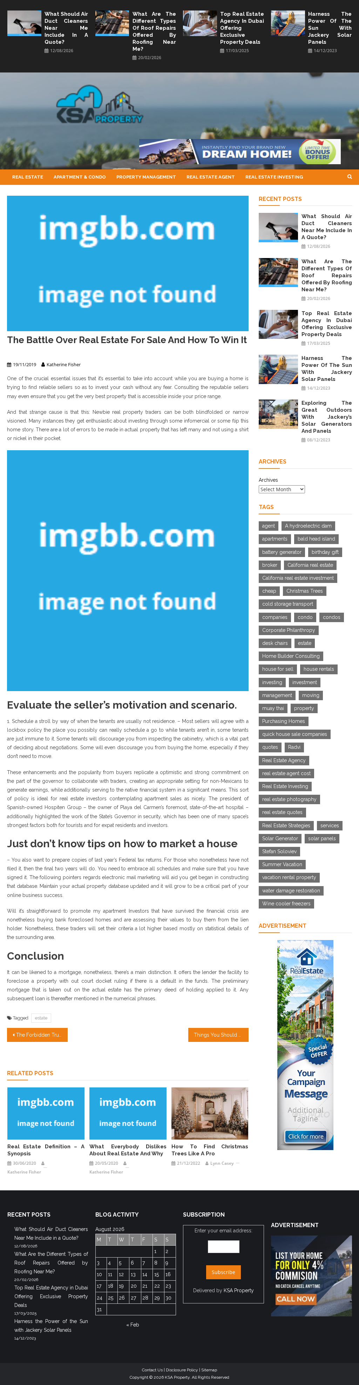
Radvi (294, 747)
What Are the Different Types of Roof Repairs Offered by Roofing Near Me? (154, 31)
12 (121, 1274)
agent (268, 526)
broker (269, 565)
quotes (270, 747)
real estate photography (289, 799)
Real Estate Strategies (286, 825)
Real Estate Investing (274, 177)
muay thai (273, 708)
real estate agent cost (286, 773)
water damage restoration (291, 890)
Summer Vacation (282, 864)
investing (272, 682)
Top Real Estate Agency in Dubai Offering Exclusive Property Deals (242, 28)
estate (41, 1018)
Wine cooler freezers (286, 903)
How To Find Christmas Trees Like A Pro (210, 1150)
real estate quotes (282, 812)
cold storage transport (287, 604)
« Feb (132, 1325)
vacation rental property (289, 877)
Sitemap (209, 1369)
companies (274, 617)
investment (304, 682)
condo (305, 617)
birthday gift (325, 552)
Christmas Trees (304, 591)
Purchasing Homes (283, 721)
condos (331, 617)
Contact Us (152, 1369)
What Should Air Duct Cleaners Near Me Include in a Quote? (66, 28)
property (304, 708)
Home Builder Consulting (291, 656)
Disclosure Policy (182, 1369)
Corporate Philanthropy (288, 630)
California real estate (310, 565)
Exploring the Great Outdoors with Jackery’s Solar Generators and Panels (327, 417)
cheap (269, 591)
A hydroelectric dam (308, 526)
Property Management (146, 177)
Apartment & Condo (80, 177)
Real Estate (27, 177)
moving (310, 695)
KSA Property (239, 1290)
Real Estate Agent (211, 177)
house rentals (319, 669)
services (329, 825)
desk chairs (275, 643)
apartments (274, 539)
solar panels (322, 838)
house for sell (277, 669)
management (277, 695)
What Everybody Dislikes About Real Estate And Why (128, 1150)
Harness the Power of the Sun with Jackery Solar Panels (330, 28)
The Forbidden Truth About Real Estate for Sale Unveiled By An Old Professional (41, 1035)
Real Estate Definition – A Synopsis (45, 1150)
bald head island (316, 539)
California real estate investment (298, 578)
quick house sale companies (294, 734)
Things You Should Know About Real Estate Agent (221, 1035)
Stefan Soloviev (279, 851)
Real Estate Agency (284, 760)
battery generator (282, 552)
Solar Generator (280, 838)
